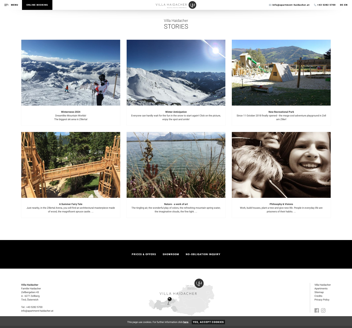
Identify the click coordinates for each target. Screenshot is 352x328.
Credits (318, 295)
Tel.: (31, 307)
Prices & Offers (144, 254)
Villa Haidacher (322, 284)
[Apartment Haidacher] (176, 8)
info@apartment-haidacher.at (291, 5)
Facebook (316, 310)
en (346, 5)
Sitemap (319, 292)
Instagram (323, 310)
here (185, 322)
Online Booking (37, 5)
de (341, 5)
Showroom (171, 254)
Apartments (321, 288)
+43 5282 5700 (326, 5)
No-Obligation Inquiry (203, 254)
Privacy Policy (321, 299)
